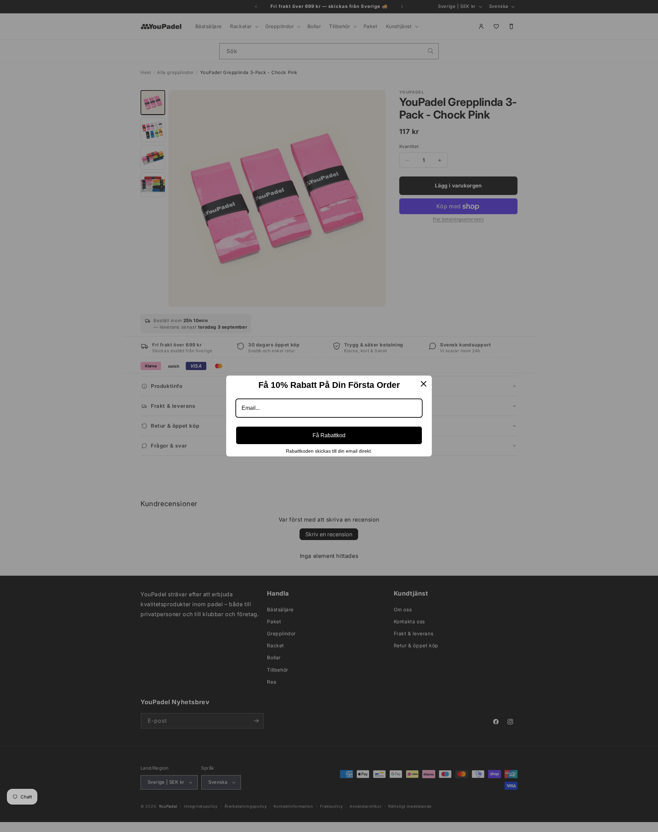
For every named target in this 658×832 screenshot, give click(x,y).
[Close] (423, 384)
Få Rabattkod (329, 435)
